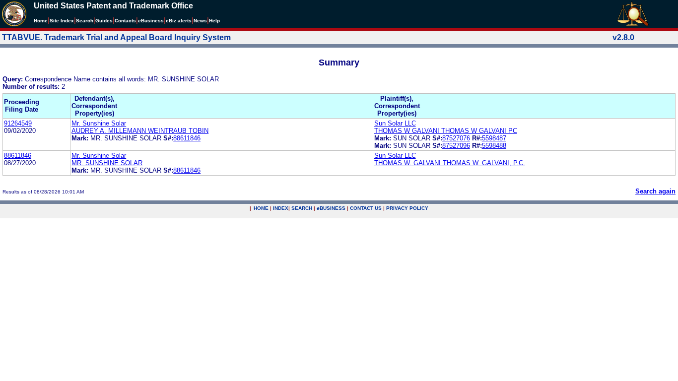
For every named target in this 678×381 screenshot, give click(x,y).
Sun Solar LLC (395, 123)
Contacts (125, 20)
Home (41, 20)
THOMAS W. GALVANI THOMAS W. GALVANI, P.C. (449, 163)
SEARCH (301, 208)
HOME (261, 208)
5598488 (494, 145)
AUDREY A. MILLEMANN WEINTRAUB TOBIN (139, 130)
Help (214, 20)
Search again (655, 191)
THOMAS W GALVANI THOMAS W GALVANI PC (445, 130)
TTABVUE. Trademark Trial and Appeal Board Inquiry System (116, 37)
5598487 (494, 138)
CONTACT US (366, 208)
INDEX (280, 208)
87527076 (456, 138)
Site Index (62, 20)
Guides (104, 20)
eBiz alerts (179, 20)
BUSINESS (331, 208)
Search (84, 20)
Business (151, 20)
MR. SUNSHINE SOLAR (106, 163)
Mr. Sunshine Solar (98, 123)
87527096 (456, 145)
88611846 (187, 138)
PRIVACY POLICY (407, 208)
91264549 (18, 123)
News (200, 20)
